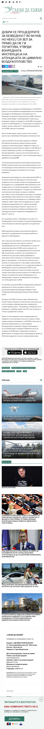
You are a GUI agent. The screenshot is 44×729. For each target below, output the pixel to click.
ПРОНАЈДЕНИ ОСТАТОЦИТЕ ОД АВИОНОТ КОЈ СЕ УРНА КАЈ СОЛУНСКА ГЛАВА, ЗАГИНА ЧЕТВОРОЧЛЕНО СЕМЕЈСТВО (21, 398)
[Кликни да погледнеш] (22, 412)
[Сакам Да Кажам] (22, 15)
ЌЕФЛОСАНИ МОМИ (8, 487)
